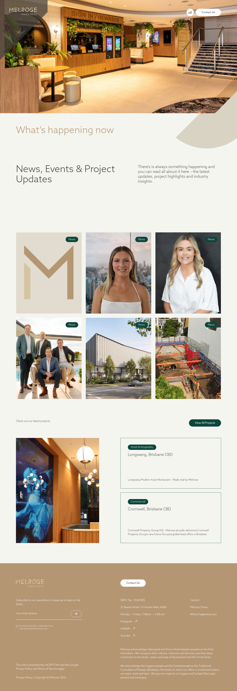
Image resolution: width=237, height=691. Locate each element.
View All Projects (205, 423)
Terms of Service (48, 669)
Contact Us (208, 12)
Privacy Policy (24, 669)
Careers (194, 600)
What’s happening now (203, 614)
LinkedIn (125, 628)
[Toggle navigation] (190, 12)
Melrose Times (199, 607)
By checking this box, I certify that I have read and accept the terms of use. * (36, 627)
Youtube (125, 636)
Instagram (126, 621)
